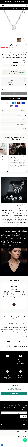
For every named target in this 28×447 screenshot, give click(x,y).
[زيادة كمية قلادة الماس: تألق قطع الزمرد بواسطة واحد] (2, 89)
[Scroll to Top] (2, 440)
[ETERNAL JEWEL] (14, 5)
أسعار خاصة (18, 8)
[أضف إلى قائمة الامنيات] (24, 13)
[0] (2, 5)
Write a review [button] (14, 393)
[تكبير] (3, 33)
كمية (26, 89)
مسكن (25, 8)
